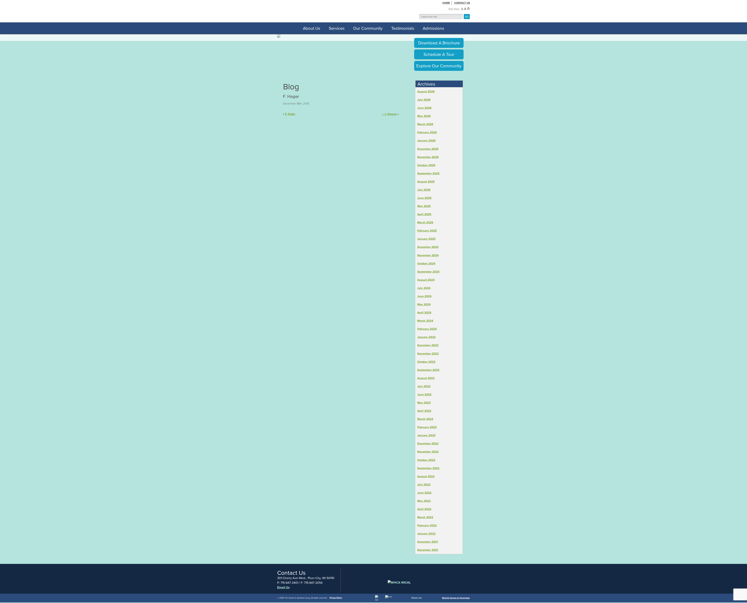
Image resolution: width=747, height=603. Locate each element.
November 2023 (428, 353)
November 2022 (428, 451)
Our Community (368, 28)
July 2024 (423, 288)
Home (446, 3)
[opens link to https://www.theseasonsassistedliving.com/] (334, 11)
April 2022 (424, 509)
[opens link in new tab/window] (424, 597)
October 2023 (426, 362)
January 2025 (426, 239)
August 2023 (426, 378)
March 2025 (425, 222)
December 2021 (427, 542)
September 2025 (428, 173)
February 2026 (427, 132)
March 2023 (425, 419)
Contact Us (462, 3)
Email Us (283, 587)
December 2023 (427, 345)
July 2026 (423, 99)
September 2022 (428, 468)
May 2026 (424, 116)
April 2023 (424, 411)
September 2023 (428, 370)
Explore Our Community (438, 66)
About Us (311, 28)
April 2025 (424, 214)
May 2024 (424, 304)
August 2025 (426, 181)
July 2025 (423, 190)
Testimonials (402, 28)
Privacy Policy (336, 597)
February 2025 (427, 230)
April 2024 (424, 312)
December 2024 (427, 247)
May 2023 (424, 402)
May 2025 (424, 206)
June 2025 (424, 198)
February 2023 (427, 427)
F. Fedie (290, 114)
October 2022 (426, 460)
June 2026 (424, 108)
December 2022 (427, 443)
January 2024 (426, 337)
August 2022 (426, 476)
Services (337, 28)
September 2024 (428, 271)
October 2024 (426, 263)
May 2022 (424, 501)
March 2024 (425, 321)
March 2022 (425, 517)
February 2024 (427, 329)
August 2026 (426, 91)
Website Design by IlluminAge (456, 597)
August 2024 (426, 280)
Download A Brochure (439, 43)
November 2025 (428, 157)
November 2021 (427, 550)
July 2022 (423, 484)
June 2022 (424, 493)
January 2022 (426, 533)
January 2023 (426, 435)
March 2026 (425, 124)
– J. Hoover (389, 114)
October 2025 (426, 165)
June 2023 (424, 394)
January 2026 (426, 140)
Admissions (433, 28)
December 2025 (427, 149)
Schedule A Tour (438, 54)
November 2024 (428, 255)
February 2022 (427, 525)
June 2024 (424, 296)
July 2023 (423, 386)
